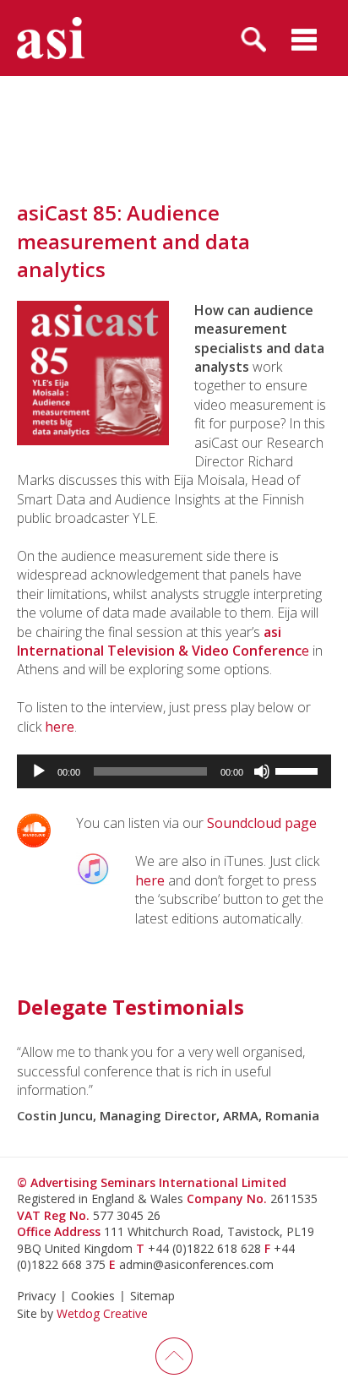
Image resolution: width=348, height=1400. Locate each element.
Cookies (93, 1296)
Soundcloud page (262, 823)
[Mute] (261, 771)
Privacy (36, 1296)
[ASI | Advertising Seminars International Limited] (50, 38)
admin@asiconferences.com (196, 1264)
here (59, 726)
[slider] (299, 769)
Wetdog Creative (102, 1313)
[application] (174, 771)
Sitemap (152, 1296)
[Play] (38, 771)
